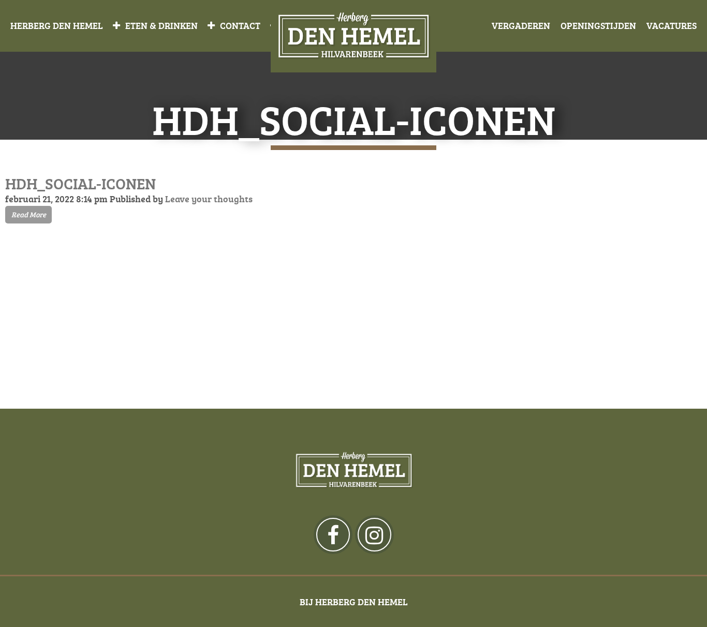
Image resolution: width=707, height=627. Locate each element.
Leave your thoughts (209, 198)
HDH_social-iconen (80, 183)
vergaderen (521, 25)
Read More (28, 214)
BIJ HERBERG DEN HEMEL (354, 601)
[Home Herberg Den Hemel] (353, 36)
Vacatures (671, 25)
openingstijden (598, 25)
